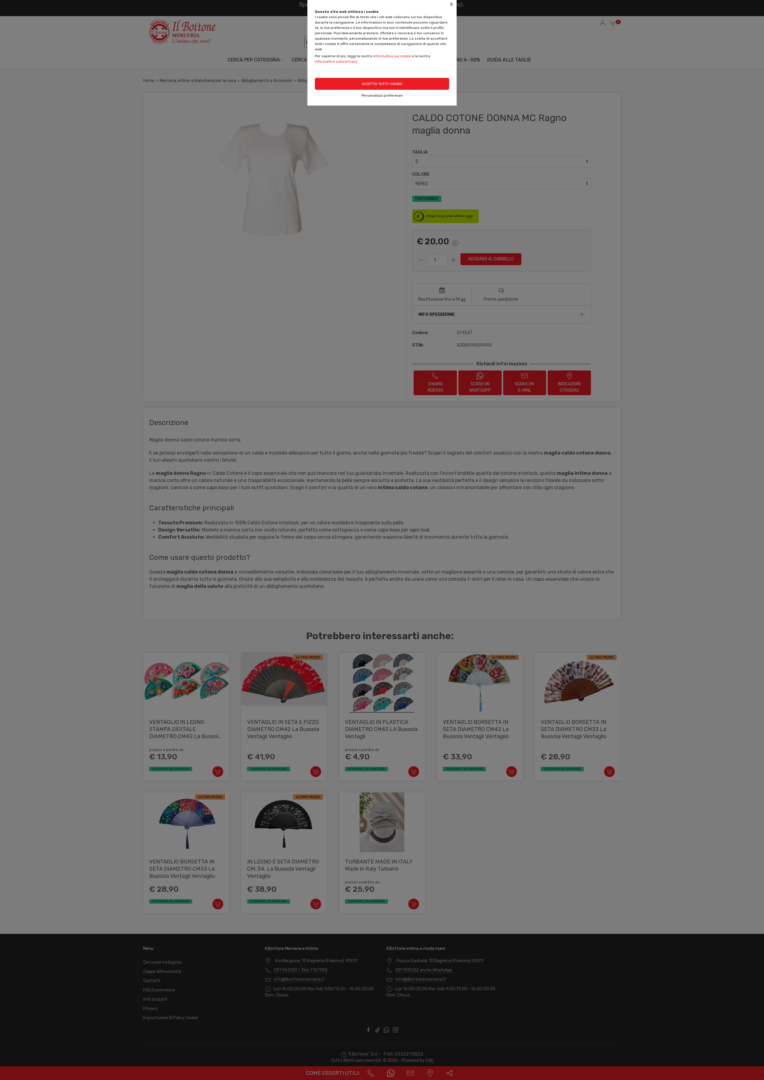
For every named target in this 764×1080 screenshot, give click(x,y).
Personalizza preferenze (382, 95)
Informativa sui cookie (392, 56)
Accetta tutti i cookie (382, 84)
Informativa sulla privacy (336, 61)
